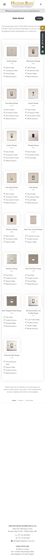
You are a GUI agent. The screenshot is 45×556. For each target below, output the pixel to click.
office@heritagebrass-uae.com (23, 541)
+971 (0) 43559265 (23, 535)
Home (14, 400)
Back (40, 18)
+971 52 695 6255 (24, 538)
